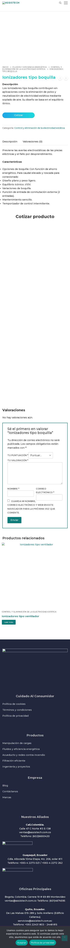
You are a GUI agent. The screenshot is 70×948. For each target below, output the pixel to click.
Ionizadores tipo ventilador (20, 616)
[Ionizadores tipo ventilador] (66, 78)
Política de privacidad (15, 715)
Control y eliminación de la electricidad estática (32, 68)
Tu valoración (17, 460)
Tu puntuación (17, 455)
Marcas (6, 797)
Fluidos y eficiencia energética (30, 67)
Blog (5, 785)
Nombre (13, 488)
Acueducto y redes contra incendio (23, 754)
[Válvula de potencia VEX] (60, 78)
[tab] (9, 141)
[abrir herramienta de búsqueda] (60, 3)
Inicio (5, 67)
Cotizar (18, 115)
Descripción (9, 141)
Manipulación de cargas (16, 743)
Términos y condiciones (17, 709)
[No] (64, 938)
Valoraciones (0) (32, 141)
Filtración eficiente (13, 760)
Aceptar (21, 942)
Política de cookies (13, 703)
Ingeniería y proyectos (16, 766)
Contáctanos (10, 791)
